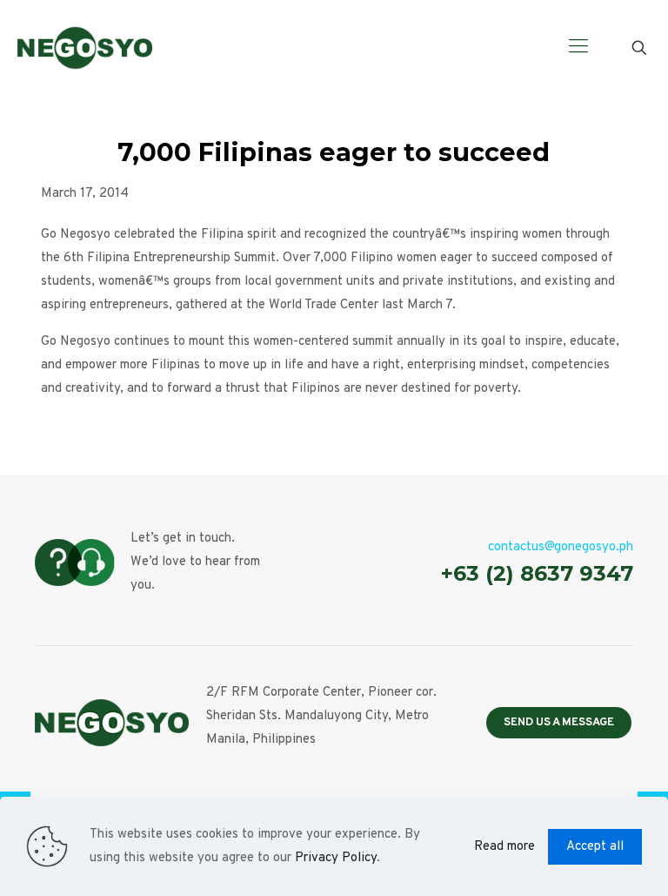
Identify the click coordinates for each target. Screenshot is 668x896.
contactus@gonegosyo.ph (560, 547)
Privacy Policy (336, 858)
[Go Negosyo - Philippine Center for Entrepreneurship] (84, 48)
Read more (504, 847)
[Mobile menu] (578, 48)
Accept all (595, 847)
